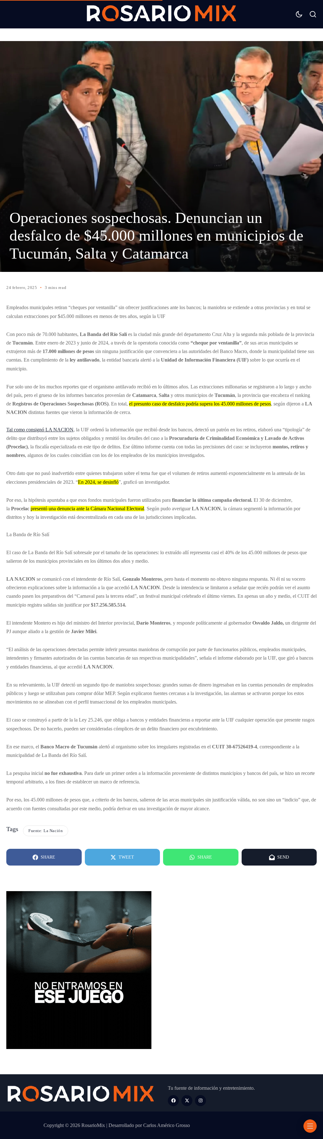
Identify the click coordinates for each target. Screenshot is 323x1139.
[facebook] (173, 1100)
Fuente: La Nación (45, 830)
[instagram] (200, 1100)
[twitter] (186, 1100)
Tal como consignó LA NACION (39, 429)
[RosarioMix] (161, 14)
